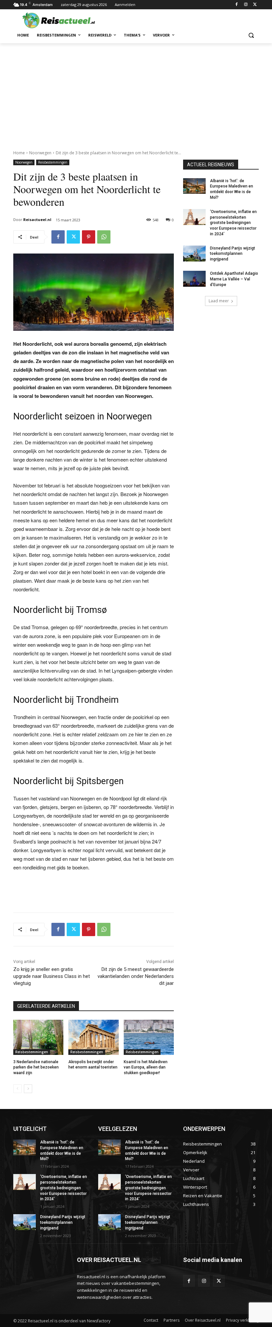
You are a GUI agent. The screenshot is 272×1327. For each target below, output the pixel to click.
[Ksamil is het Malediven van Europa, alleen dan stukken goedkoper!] (149, 1037)
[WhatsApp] (103, 237)
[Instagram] (245, 5)
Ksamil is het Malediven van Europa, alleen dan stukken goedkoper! (146, 1067)
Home (19, 153)
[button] (251, 35)
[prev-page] (17, 1088)
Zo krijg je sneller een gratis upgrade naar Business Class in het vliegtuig (51, 976)
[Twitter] (255, 5)
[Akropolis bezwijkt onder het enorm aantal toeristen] (93, 1037)
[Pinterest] (88, 237)
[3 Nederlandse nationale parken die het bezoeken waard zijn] (38, 1037)
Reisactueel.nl (37, 219)
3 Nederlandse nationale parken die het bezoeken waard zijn (36, 1067)
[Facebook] (236, 5)
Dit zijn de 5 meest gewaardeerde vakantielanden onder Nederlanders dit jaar (136, 976)
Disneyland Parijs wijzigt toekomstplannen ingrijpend (232, 254)
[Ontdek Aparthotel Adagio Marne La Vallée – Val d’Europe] (194, 279)
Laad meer (219, 301)
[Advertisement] (136, 92)
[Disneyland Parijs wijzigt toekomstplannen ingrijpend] (194, 253)
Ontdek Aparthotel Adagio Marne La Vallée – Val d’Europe (234, 279)
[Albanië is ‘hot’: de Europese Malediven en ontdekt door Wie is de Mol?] (194, 186)
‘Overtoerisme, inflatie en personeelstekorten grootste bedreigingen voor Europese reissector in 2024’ (233, 222)
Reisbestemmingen (52, 162)
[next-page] (28, 1088)
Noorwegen (40, 153)
